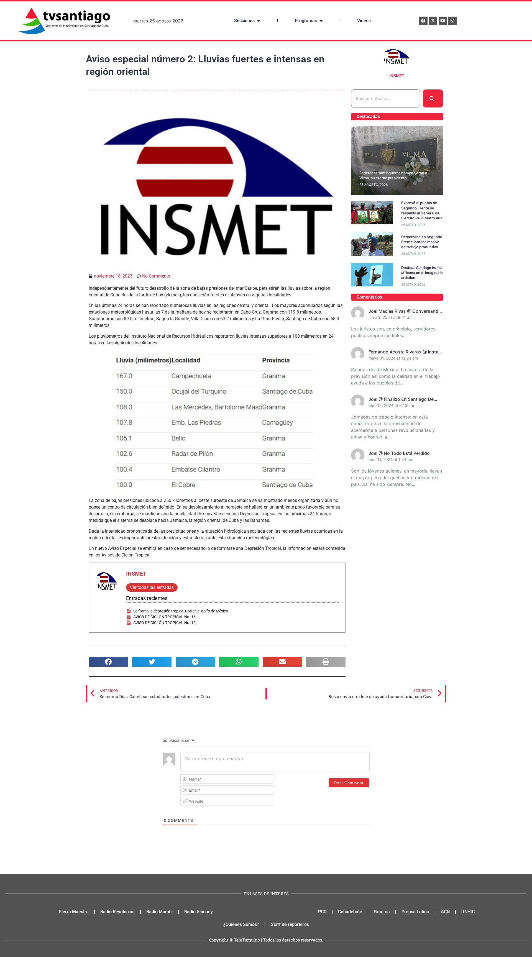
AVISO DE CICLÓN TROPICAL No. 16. (165, 617)
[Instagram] (452, 21)
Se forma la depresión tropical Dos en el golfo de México (180, 611)
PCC (322, 911)
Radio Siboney (198, 911)
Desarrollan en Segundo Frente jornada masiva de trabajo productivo (421, 242)
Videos (364, 20)
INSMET (136, 573)
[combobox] (385, 98)
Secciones (244, 20)
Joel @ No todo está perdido (399, 453)
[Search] (433, 98)
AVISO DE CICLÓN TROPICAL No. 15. (165, 622)
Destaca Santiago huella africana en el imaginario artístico (422, 272)
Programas (306, 20)
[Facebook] (423, 21)
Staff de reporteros (290, 924)
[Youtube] (443, 21)
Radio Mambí (159, 911)
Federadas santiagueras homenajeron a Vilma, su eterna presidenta (393, 175)
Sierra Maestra (74, 911)
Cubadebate (350, 911)
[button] (108, 662)
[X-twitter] (433, 21)
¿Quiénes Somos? (241, 924)
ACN (445, 911)
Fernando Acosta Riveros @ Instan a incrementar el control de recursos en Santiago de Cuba (405, 352)
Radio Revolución (117, 911)
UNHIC (468, 911)
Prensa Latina (415, 911)
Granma (382, 911)
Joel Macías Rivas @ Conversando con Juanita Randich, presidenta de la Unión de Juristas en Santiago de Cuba (405, 311)
